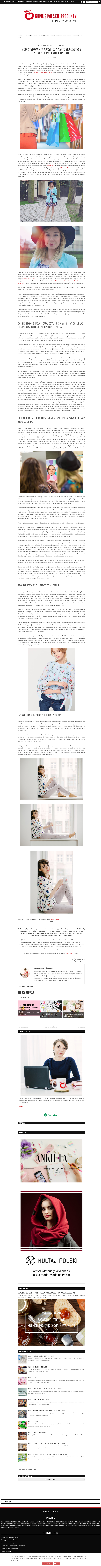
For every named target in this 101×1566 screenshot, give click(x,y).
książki (40, 1523)
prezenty (29, 1525)
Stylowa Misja (65, 168)
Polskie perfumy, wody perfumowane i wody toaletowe (46, 1411)
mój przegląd (83, 1523)
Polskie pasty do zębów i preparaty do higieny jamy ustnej (47, 1454)
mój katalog (76, 1523)
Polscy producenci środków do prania (41, 1356)
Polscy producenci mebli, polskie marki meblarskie (45, 1389)
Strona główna (51, 1027)
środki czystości (49, 1525)
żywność (17, 1527)
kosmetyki (34, 1523)
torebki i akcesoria (72, 1525)
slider (43, 1525)
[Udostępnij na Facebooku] (20, 992)
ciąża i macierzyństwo (61, 1521)
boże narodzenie (50, 1521)
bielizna (32, 1521)
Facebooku (68, 953)
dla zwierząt (88, 1521)
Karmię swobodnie (28, 279)
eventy (94, 1521)
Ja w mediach (56, 2)
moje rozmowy (69, 1523)
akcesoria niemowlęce (23, 1521)
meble (44, 1523)
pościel (23, 1525)
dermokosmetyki (78, 1521)
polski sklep (12, 1525)
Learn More (47, 1564)
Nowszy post (23, 1027)
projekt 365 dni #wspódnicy (42, 73)
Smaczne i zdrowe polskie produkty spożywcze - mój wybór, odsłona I (46, 1293)
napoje (93, 1523)
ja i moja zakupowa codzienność (51, 45)
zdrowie (12, 1527)
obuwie (98, 1523)
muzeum (89, 1523)
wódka (2, 1527)
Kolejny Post (80, 1027)
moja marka (49, 1523)
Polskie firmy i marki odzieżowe (38, 1400)
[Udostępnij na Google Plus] (28, 992)
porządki (19, 1525)
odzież (2, 1525)
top (66, 1525)
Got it (56, 1564)
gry (99, 1521)
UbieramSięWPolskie (82, 1525)
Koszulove (50, 165)
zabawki (7, 1527)
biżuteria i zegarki (40, 1521)
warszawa (90, 1525)
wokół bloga (97, 1525)
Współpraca (64, 2)
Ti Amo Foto (54, 919)
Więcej (21, 1106)
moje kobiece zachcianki (58, 1523)
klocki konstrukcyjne (26, 1523)
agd (2, 1521)
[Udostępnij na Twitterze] (24, 992)
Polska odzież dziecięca (8, 1543)
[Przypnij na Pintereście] (32, 992)
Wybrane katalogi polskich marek (15, 2)
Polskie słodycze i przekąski (37, 1367)
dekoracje (71, 1521)
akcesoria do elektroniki (10, 1521)
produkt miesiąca (36, 1525)
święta (56, 1525)
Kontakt (71, 2)
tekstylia (61, 1525)
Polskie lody (32, 1378)
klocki (18, 1523)
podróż (7, 1525)
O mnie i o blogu (47, 2)
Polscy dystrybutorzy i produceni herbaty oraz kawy (46, 1443)
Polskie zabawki (33, 1422)
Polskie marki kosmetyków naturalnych (13, 1546)
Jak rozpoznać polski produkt (33, 2)
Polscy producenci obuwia (37, 1432)
